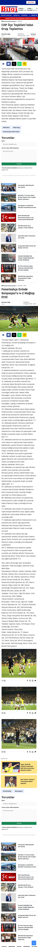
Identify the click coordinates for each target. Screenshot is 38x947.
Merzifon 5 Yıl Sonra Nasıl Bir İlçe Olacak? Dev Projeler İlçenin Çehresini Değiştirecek (27, 197)
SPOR (24, 285)
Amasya (33, 34)
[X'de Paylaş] (14, 64)
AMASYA (16, 15)
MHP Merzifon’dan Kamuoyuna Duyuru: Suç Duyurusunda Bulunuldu (26, 217)
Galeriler (20, 285)
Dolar (21, 8)
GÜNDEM (24, 15)
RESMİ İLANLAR (6, 15)
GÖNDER (19, 164)
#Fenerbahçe (7, 791)
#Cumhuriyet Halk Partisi (11, 132)
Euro (29, 8)
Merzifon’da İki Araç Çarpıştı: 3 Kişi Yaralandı (25, 227)
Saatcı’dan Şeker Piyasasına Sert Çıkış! (26, 237)
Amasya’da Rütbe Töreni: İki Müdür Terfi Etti (27, 247)
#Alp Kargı (16, 127)
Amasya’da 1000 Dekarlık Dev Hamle (26, 186)
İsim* (3, 141)
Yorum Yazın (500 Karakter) (10, 148)
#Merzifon (6, 127)
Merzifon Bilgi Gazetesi (9, 21)
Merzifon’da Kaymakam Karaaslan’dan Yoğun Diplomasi (25, 278)
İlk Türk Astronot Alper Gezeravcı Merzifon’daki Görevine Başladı (25, 268)
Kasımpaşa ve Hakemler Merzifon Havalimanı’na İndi (27, 206)
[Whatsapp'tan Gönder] (19, 64)
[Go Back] (34, 943)
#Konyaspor (19, 791)
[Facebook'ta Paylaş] (8, 64)
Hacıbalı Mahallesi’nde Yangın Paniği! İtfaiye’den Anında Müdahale (26, 258)
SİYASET (20, 21)
